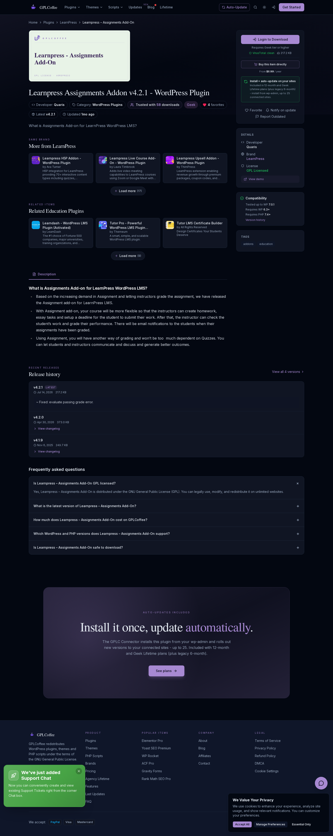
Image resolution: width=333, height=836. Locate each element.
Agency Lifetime (97, 779)
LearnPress (68, 22)
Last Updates (95, 794)
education (266, 244)
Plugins (70, 7)
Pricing (90, 771)
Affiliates (204, 756)
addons (248, 244)
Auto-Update (237, 7)
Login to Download (273, 39)
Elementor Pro (152, 741)
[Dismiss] (79, 771)
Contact (204, 763)
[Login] (273, 7)
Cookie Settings (267, 771)
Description (47, 274)
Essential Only (301, 824)
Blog (150, 7)
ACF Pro (148, 763)
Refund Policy (265, 756)
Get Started (291, 7)
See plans (164, 671)
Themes (92, 7)
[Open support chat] (321, 783)
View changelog (49, 428)
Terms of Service (268, 741)
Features (91, 786)
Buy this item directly (273, 64)
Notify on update (283, 110)
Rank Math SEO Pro (156, 779)
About (202, 741)
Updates (135, 7)
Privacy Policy (265, 748)
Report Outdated (272, 116)
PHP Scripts (94, 756)
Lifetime (166, 7)
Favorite (256, 110)
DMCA (259, 763)
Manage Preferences (270, 824)
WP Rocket (150, 756)
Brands (90, 763)
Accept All (242, 824)
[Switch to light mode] (264, 7)
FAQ (88, 801)
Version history (255, 220)
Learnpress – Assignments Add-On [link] (108, 22)
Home (33, 22)
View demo (256, 179)
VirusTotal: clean (263, 53)
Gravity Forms (152, 771)
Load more (130, 191)
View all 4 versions (286, 372)
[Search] (255, 7)
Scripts (113, 7)
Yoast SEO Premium (156, 748)
